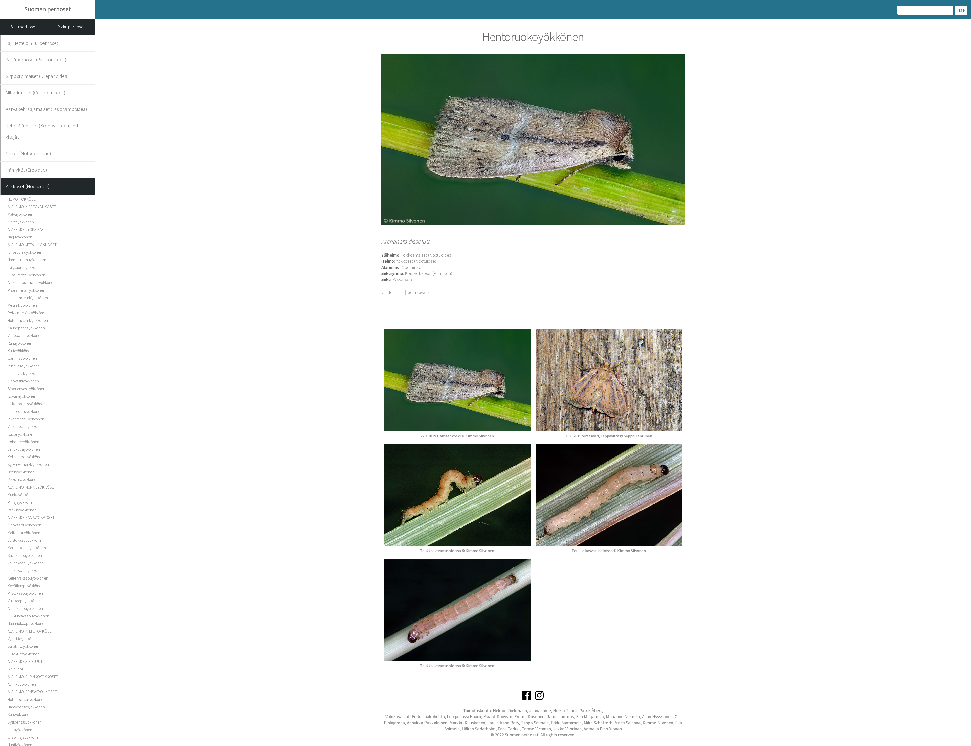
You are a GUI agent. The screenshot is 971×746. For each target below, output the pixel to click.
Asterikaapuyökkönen (25, 608)
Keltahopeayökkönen (25, 456)
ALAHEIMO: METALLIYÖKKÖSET (32, 244)
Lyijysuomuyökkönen (25, 267)
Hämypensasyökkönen (26, 706)
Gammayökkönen (22, 358)
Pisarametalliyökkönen (26, 290)
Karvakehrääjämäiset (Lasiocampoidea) (46, 109)
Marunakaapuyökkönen (27, 547)
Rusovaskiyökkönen (24, 365)
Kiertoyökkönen (21, 221)
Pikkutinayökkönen (23, 479)
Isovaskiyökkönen (22, 396)
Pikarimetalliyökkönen (26, 418)
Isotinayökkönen (21, 471)
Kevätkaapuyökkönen (25, 585)
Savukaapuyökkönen (25, 555)
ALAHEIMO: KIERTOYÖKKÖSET (32, 206)
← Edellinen (392, 292)
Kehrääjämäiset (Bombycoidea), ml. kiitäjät (42, 131)
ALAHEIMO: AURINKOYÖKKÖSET (33, 676)
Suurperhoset (24, 27)
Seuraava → (418, 292)
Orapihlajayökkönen (24, 737)
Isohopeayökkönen (23, 441)
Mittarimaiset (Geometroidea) (35, 92)
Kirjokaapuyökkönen (24, 524)
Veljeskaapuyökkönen (26, 562)
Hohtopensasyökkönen (27, 699)
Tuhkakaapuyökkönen (26, 570)
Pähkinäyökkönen (22, 509)
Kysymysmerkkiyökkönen (28, 464)
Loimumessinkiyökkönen (28, 297)
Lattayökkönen (20, 729)
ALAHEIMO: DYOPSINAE (26, 229)
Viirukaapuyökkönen (24, 600)
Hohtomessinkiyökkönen (28, 320)
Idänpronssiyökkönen (25, 411)
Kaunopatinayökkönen (26, 327)
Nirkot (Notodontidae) (28, 153)
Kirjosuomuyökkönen (25, 252)
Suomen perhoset (47, 9)
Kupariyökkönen (21, 434)
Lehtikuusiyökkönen (24, 449)
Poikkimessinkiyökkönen (27, 312)
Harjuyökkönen (20, 236)
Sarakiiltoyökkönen (23, 646)
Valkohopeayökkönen (26, 426)
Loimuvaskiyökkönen (25, 373)
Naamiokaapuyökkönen (27, 623)
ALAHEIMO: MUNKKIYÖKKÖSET (32, 487)
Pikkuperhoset (71, 27)
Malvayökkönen (20, 214)
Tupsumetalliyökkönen (26, 274)
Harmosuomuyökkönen (27, 259)
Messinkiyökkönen (22, 305)
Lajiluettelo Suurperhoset (32, 43)
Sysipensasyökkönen (25, 722)
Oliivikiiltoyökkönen (23, 653)
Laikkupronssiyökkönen (27, 403)
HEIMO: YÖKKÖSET (23, 199)
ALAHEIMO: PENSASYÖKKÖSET (32, 691)
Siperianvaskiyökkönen (26, 388)
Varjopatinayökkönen (25, 335)
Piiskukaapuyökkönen (25, 593)
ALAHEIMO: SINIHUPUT (25, 661)
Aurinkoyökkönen (22, 684)
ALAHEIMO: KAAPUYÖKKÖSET (31, 517)
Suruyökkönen (19, 714)
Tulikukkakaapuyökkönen (28, 615)
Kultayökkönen (20, 350)
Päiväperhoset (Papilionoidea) (36, 59)
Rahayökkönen (20, 343)
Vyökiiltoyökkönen (23, 638)
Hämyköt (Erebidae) (26, 169)
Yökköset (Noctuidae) (28, 186)
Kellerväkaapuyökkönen (28, 578)
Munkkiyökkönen (21, 494)
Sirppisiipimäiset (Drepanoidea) (37, 76)
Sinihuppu (16, 668)
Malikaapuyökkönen (24, 532)
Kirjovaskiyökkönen (23, 380)
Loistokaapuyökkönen (26, 540)
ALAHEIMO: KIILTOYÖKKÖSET (31, 631)
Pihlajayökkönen (21, 502)
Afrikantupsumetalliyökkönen (31, 282)
